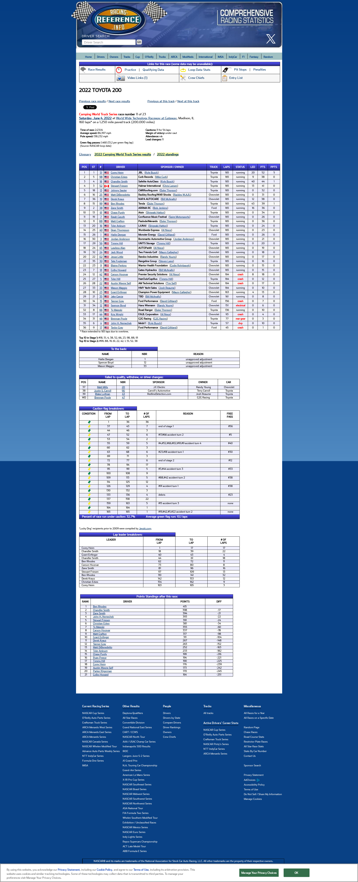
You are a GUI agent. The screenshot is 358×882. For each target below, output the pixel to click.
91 (101, 270)
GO (139, 42)
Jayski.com (145, 528)
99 (100, 203)
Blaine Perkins (119, 265)
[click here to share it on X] (272, 38)
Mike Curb (161, 176)
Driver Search (96, 36)
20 (123, 387)
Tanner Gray (117, 301)
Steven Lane (166, 261)
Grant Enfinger (119, 292)
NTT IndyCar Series (93, 756)
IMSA (221, 56)
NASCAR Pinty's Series (216, 744)
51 (101, 172)
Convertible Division (134, 722)
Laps (227, 167)
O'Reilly (149, 56)
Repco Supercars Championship (140, 841)
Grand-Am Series (132, 770)
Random (268, 56)
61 (101, 212)
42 (100, 274)
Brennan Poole (119, 318)
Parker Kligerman (102, 671)
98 (101, 176)
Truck (214, 167)
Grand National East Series (137, 727)
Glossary (85, 154)
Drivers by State (171, 717)
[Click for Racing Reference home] (179, 24)
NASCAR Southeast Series (137, 784)
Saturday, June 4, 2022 (95, 118)
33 (100, 287)
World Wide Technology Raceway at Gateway (146, 118)
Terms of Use (251, 789)
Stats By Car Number (255, 751)
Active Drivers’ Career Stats (220, 723)
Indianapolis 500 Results (136, 746)
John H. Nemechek (121, 323)
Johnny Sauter (119, 190)
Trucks (162, 56)
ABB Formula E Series (135, 851)
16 (101, 225)
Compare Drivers (172, 722)
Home (88, 56)
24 (100, 252)
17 (101, 327)
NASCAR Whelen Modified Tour (99, 746)
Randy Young (168, 256)
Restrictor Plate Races (256, 741)
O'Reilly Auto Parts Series (96, 717)
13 (101, 190)
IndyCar (233, 56)
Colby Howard (118, 270)
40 (101, 230)
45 (100, 247)
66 (100, 310)
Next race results (119, 101)
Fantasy (254, 56)
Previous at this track (161, 101)
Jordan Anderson (120, 239)
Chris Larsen (170, 185)
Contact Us (250, 756)
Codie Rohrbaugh (180, 265)
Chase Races (251, 732)
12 (101, 305)
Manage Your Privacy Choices (259, 872)
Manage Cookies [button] (253, 799)
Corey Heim (117, 172)
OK (296, 872)
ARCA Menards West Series (97, 727)
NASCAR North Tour (134, 736)
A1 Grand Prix (130, 760)
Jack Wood (117, 252)
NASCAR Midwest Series (136, 794)
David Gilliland (166, 234)
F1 (243, 56)
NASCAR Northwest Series (137, 803)
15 (101, 301)
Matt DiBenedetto (120, 194)
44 (100, 314)
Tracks (126, 56)
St (93, 167)
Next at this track (188, 101)
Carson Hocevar (119, 274)
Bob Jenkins (160, 208)
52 (100, 185)
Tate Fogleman (119, 261)
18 (101, 181)
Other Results (131, 706)
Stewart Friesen (119, 185)
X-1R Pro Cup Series (133, 779)
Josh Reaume (167, 287)
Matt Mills (102, 387)
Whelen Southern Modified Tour (140, 817)
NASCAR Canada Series (95, 741)
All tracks (208, 713)
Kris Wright (117, 314)
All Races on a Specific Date (259, 717)
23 (100, 292)
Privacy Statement (254, 775)
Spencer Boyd (118, 305)
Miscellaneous (252, 706)
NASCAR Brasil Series (134, 789)
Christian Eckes (119, 176)
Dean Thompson (120, 230)
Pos (84, 167)
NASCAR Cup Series (93, 713)
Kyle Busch (151, 172)
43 (123, 394)
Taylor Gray (117, 327)
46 (100, 318)
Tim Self (171, 283)
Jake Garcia (117, 296)
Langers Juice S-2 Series (136, 756)
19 (101, 199)
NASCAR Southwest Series (137, 798)
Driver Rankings (171, 727)
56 (100, 243)
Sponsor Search (252, 765)
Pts (262, 167)
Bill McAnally (169, 199)
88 (101, 221)
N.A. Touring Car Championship (140, 765)
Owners (114, 56)
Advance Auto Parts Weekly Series (101, 751)
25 (100, 194)
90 (123, 390)
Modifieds (188, 56)
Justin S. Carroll (102, 390)
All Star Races (130, 717)
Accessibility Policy (254, 784)
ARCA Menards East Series (96, 732)
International (206, 56)
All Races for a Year (254, 713)
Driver (120, 167)
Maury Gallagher (169, 252)
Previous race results (92, 101)
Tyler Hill (115, 279)
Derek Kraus (117, 199)
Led (252, 167)
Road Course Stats (254, 736)
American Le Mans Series (136, 775)
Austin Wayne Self (121, 283)
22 (100, 283)
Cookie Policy (104, 869)
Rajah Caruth (118, 216)
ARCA (174, 56)
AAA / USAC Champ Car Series (139, 741)
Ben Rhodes (117, 203)
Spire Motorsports (179, 216)
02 (101, 256)
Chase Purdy (118, 212)
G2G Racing (160, 318)
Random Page (251, 727)
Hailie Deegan (118, 234)
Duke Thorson (168, 190)
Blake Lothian (102, 394)
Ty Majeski (116, 310)
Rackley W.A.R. (182, 194)
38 (101, 208)
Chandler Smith (119, 181)
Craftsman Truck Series (94, 722)
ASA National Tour (133, 808)
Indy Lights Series (132, 836)
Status (240, 167)
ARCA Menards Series (94, 736)
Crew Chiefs (169, 736)
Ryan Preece (99, 657)
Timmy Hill (117, 243)
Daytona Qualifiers (133, 713)
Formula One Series (93, 760)
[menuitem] (264, 779)
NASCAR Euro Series (134, 832)
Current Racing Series (95, 706)
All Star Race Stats (254, 746)
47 (123, 397)
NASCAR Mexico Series (135, 827)
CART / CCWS (130, 732)
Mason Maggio (119, 287)
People (167, 706)
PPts (274, 167)
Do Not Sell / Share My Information (263, 794)
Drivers (101, 56)
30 (101, 261)
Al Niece (166, 230)
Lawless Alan (118, 247)
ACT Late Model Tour (134, 846)
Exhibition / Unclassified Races (139, 822)
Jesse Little (117, 256)
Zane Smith (117, 208)
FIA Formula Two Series (136, 813)
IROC (125, 751)
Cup (137, 56)
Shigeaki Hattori (155, 212)
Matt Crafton (118, 221)
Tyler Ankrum (118, 225)
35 (100, 296)
